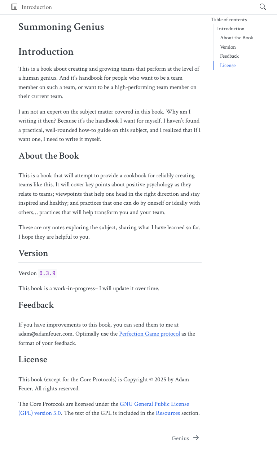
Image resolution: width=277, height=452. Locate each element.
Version (228, 47)
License (228, 65)
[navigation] (153, 7)
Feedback (229, 56)
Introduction (37, 7)
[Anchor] (86, 154)
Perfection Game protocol (149, 334)
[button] (14, 7)
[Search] (256, 7)
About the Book (236, 37)
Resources (168, 413)
